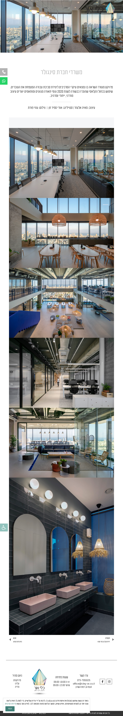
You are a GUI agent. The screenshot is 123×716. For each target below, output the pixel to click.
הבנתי (10, 709)
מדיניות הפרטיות (10, 704)
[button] (4, 527)
